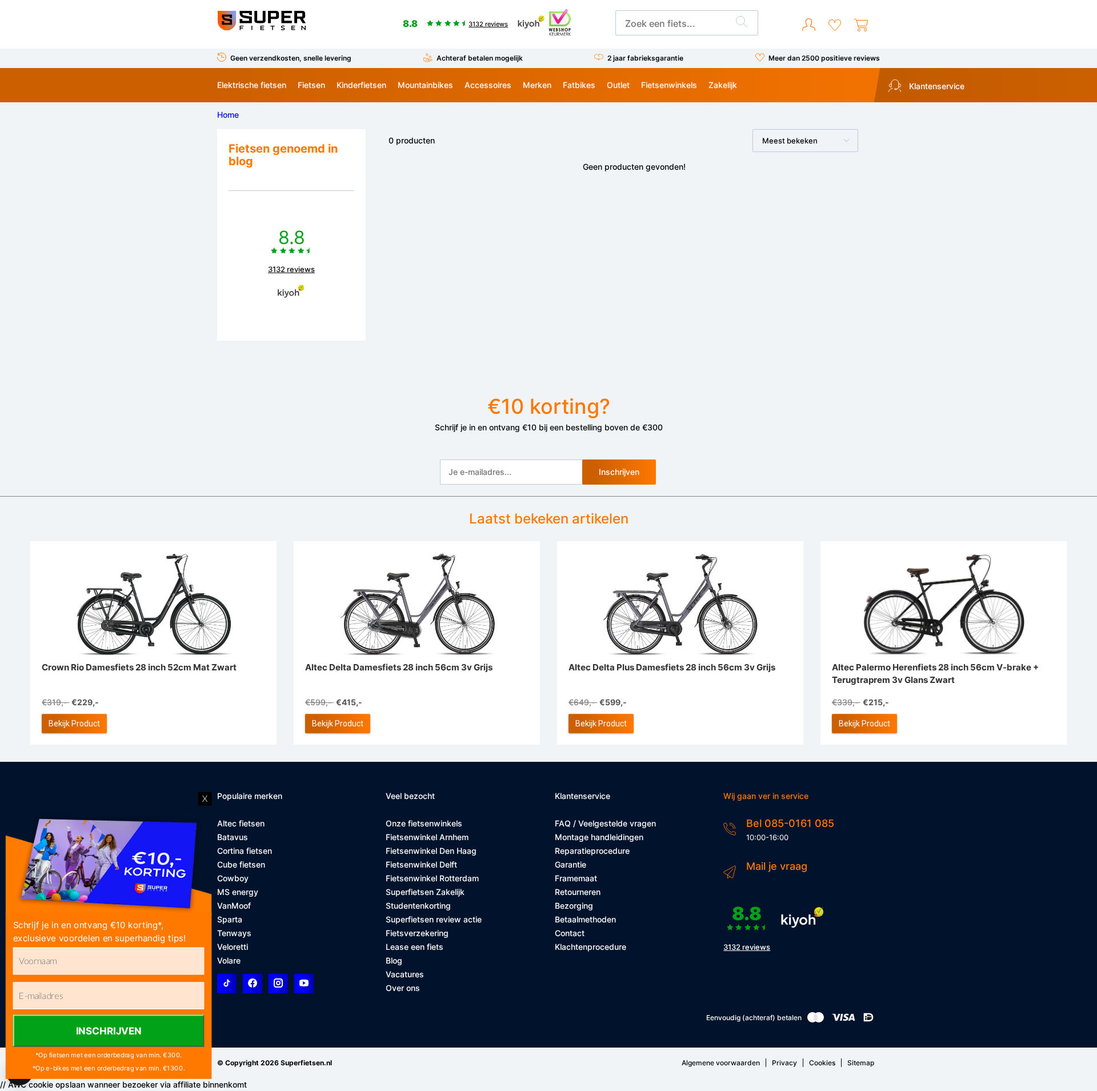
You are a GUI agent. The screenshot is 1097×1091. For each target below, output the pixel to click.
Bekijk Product (74, 723)
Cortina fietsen (244, 851)
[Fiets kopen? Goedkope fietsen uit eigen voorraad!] (261, 28)
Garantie (570, 864)
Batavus (232, 837)
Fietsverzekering (417, 933)
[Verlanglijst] (834, 25)
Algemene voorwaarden (721, 1062)
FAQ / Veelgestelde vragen (605, 823)
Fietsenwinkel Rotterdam (432, 878)
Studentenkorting (418, 905)
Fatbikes (579, 85)
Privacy (784, 1062)
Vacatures (405, 974)
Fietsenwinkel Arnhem (427, 837)
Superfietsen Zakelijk (425, 892)
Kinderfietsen (361, 85)
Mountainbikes (425, 85)
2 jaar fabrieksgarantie (645, 58)
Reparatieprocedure (592, 851)
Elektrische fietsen (251, 85)
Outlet (618, 85)
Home (228, 114)
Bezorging (574, 905)
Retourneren (577, 892)
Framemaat (576, 878)
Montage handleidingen (599, 837)
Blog (394, 960)
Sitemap (860, 1062)
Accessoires (488, 85)
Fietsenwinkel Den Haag (431, 851)
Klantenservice (935, 86)
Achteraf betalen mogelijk (480, 58)
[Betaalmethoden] (815, 1020)
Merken (537, 85)
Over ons (403, 988)
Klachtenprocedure (590, 947)
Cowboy (233, 878)
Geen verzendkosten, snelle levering (290, 58)
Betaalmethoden (585, 919)
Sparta (229, 919)
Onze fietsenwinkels (424, 823)
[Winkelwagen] (861, 25)
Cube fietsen (241, 864)
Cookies (822, 1062)
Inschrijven (619, 472)
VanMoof (234, 905)
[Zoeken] (741, 23)
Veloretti (232, 947)
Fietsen (311, 85)
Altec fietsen (241, 823)
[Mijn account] (808, 25)
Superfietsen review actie (434, 919)
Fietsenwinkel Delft (421, 864)
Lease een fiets (414, 947)
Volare (229, 960)
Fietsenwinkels (669, 85)
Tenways (234, 933)
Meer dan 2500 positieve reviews (824, 58)
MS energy (237, 892)
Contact (569, 933)
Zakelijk (722, 85)
